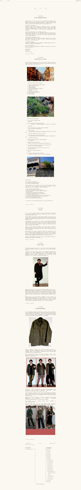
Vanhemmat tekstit (52, 443)
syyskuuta (49, 463)
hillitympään (27, 29)
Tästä (43, 226)
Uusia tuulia (40, 244)
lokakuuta (49, 462)
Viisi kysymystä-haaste (40, 17)
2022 (48, 449)
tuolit (26, 34)
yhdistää (29, 217)
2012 (48, 481)
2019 (48, 453)
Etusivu (40, 443)
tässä (55, 299)
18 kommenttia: (32, 303)
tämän (44, 300)
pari (33, 221)
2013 (48, 480)
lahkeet (46, 297)
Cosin (55, 355)
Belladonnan (27, 182)
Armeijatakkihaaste (40, 308)
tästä (32, 231)
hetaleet (51, 234)
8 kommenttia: (32, 204)
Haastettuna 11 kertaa (40, 59)
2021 (48, 450)
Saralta (31, 255)
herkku (36, 226)
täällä (49, 298)
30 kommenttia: (32, 439)
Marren (26, 183)
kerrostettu (48, 296)
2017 (48, 455)
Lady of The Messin (28, 51)
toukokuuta (50, 468)
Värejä (40, 209)
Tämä (47, 231)
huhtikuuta (50, 469)
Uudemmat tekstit (28, 443)
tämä (50, 227)
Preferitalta (38, 403)
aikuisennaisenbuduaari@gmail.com (29, 449)
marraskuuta (50, 461)
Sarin (26, 181)
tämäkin (30, 219)
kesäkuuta (49, 467)
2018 (48, 454)
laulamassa (43, 39)
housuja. (54, 289)
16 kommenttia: (32, 239)
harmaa (54, 29)
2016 (48, 456)
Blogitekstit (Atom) (31, 444)
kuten (46, 218)
